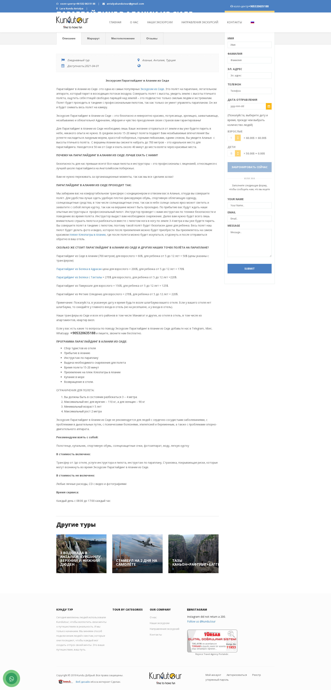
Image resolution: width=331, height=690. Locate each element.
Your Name (236, 199)
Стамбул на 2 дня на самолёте (136, 562)
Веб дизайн (83, 681)
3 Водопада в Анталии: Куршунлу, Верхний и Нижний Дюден (81, 558)
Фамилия (235, 53)
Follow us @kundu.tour (201, 621)
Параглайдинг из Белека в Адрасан (79, 269)
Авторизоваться (237, 675)
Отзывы (151, 38)
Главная (115, 22)
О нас (134, 22)
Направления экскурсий (199, 22)
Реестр (256, 675)
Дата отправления (242, 100)
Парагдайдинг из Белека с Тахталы (79, 277)
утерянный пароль (217, 679)
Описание (68, 38)
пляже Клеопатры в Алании (88, 234)
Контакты (234, 22)
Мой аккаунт (213, 675)
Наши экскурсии (160, 22)
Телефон (234, 84)
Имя (231, 38)
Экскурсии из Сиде (152, 89)
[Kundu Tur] (72, 22)
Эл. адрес (235, 69)
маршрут (93, 38)
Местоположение (123, 38)
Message (234, 225)
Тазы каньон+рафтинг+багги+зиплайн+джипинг (217, 562)
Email (232, 212)
